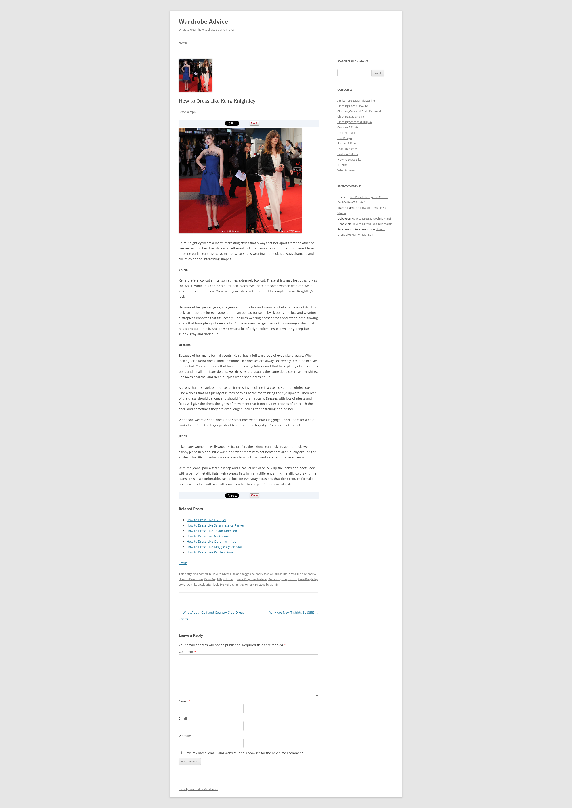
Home (183, 42)
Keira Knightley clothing (219, 579)
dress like (281, 574)
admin (274, 584)
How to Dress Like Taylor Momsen (212, 531)
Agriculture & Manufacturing (356, 100)
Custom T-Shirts (348, 127)
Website (185, 736)
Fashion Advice (347, 149)
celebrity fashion (263, 574)
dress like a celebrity (302, 574)
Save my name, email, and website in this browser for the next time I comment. (244, 753)
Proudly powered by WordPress (198, 789)
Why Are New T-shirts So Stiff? (293, 612)
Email (184, 718)
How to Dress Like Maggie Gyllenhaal (214, 547)
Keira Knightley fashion (252, 579)
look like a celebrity (199, 584)
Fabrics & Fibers (347, 143)
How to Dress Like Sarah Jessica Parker (215, 525)
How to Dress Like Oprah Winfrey (211, 541)
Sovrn (183, 563)
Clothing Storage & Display (354, 122)
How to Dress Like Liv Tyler (206, 520)
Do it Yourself (346, 133)
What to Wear (346, 170)
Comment (187, 651)
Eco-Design (344, 138)
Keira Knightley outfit (282, 579)
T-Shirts (342, 165)
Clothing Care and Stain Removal (359, 111)
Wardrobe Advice (203, 21)
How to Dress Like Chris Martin (372, 218)
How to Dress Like (224, 574)
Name (184, 701)
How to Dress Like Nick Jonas (208, 536)
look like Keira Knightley (228, 584)
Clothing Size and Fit (350, 117)
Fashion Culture (347, 154)
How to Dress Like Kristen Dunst (211, 552)
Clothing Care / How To (352, 106)
